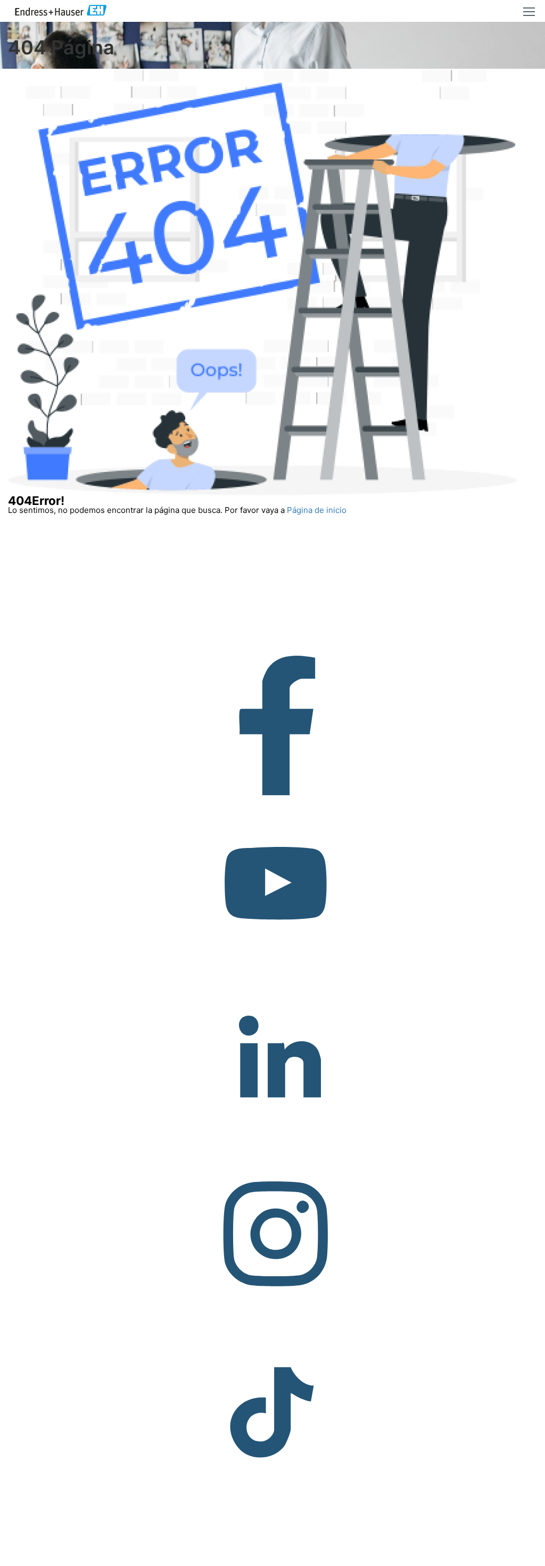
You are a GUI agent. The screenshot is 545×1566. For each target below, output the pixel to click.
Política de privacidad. (501, 1555)
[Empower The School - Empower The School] (61, 11)
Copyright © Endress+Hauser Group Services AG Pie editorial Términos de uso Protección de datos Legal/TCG (215, 1555)
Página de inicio (316, 510)
